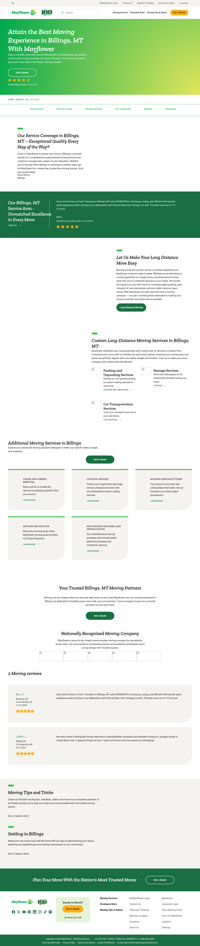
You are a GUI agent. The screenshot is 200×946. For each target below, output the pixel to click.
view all (13, 225)
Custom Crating (98, 479)
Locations (183, 3)
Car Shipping (110, 420)
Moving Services (120, 12)
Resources (170, 109)
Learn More (29, 500)
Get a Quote (179, 12)
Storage (158, 386)
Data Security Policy (51, 943)
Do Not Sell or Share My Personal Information (137, 943)
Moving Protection (36, 526)
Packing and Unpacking (116, 390)
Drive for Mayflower (172, 916)
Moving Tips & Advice (157, 12)
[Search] (62, 12)
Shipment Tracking (145, 3)
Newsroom (167, 898)
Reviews (148, 109)
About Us (134, 927)
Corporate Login (170, 904)
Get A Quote (100, 459)
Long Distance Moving (131, 307)
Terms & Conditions (86, 943)
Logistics (166, 922)
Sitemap (166, 927)
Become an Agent (167, 3)
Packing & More (137, 12)
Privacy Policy (69, 943)
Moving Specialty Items (166, 479)
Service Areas (37, 109)
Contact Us (127, 3)
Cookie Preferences (106, 943)
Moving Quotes (64, 109)
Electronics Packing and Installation (104, 527)
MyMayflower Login (109, 3)
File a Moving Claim (172, 910)
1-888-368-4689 (146, 939)
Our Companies (123, 109)
